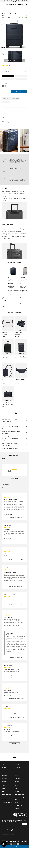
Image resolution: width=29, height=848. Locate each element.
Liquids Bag (5, 98)
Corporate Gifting (19, 797)
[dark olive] (20, 330)
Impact (16, 772)
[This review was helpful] (21, 517)
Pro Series (21, 79)
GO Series (21, 75)
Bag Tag (3, 379)
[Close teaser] (6, 841)
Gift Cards (4, 778)
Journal (17, 781)
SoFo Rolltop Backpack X (20, 356)
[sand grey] (5, 86)
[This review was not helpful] (23, 517)
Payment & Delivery (6, 794)
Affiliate (17, 799)
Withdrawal (13, 834)
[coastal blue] (9, 376)
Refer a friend (18, 791)
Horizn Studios (5, 834)
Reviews (4, 781)
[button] (2, 4)
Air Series (8, 79)
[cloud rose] (5, 376)
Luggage (4, 767)
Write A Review (14, 478)
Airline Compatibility (5, 122)
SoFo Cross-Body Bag (20, 379)
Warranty (4, 797)
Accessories (4, 775)
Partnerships (18, 778)
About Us (17, 767)
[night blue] (3, 86)
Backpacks (4, 770)
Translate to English (9, 514)
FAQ (3, 791)
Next (27, 141)
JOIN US (25, 823)
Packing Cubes (18, 332)
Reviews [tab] (3, 458)
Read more (6, 510)
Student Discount (19, 794)
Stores (16, 775)
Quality (17, 770)
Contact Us (4, 788)
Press (16, 802)
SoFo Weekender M (6, 402)
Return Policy (5, 799)
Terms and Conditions (7, 802)
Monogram (5, 91)
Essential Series (8, 75)
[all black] (23, 330)
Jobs (16, 788)
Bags (3, 772)
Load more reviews (14, 743)
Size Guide (4, 121)
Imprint (17, 808)
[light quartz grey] (5, 400)
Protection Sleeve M (15, 98)
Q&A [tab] (8, 458)
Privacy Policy (18, 805)
